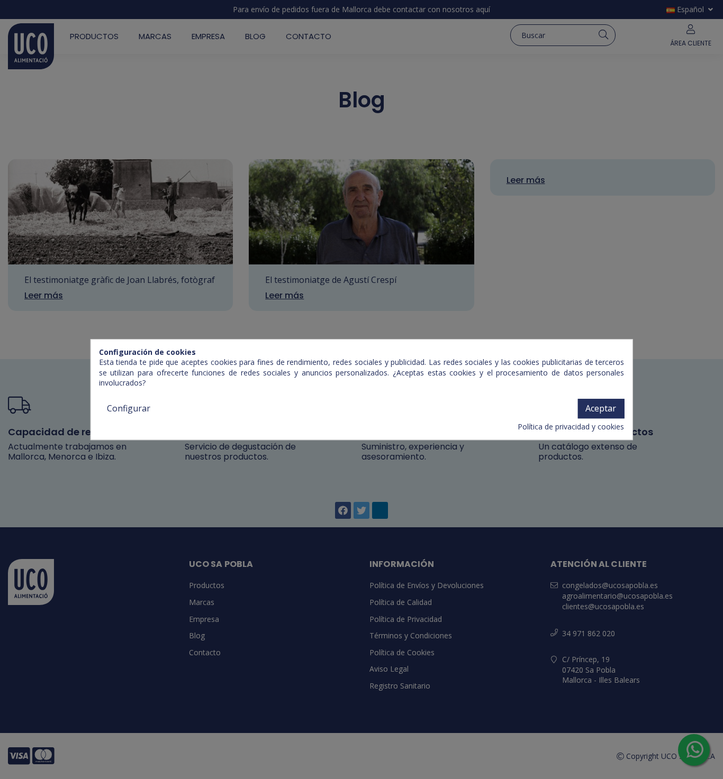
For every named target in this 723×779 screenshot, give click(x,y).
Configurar (128, 408)
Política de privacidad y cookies (571, 427)
